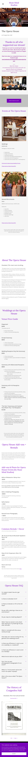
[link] (14, 5)
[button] (3, 4)
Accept (14, 753)
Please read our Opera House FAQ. (9, 166)
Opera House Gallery (14, 100)
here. (21, 568)
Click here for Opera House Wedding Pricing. (11, 163)
